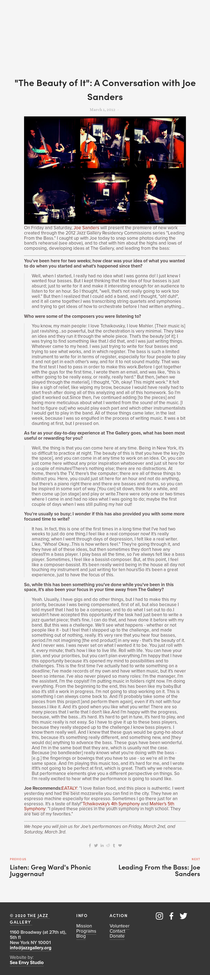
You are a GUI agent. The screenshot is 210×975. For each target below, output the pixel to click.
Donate (117, 936)
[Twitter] (183, 916)
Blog (81, 936)
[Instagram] (159, 916)
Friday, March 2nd (147, 826)
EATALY (69, 788)
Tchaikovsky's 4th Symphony (111, 803)
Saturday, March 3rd (44, 832)
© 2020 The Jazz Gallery (30, 918)
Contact (117, 931)
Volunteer (120, 926)
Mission (84, 926)
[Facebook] (171, 916)
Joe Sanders (86, 227)
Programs (86, 931)
